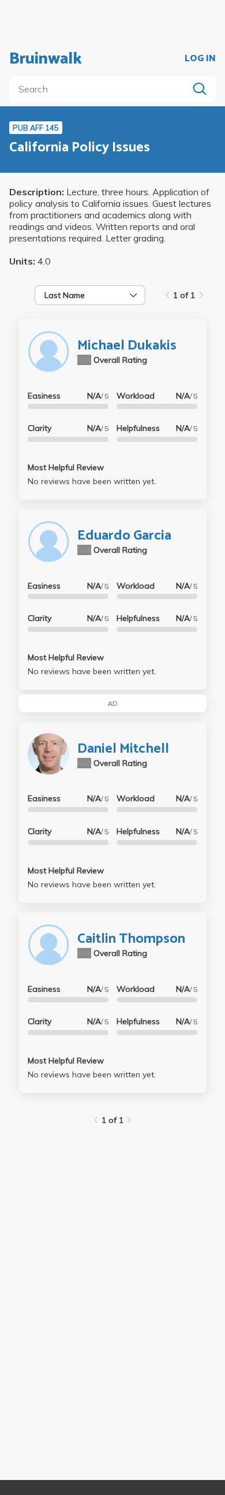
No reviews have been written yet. (92, 481)
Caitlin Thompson (131, 939)
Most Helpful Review (66, 467)
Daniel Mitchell (123, 749)
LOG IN (200, 58)
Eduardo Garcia (124, 536)
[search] (100, 89)
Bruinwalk (45, 59)
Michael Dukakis (127, 345)
